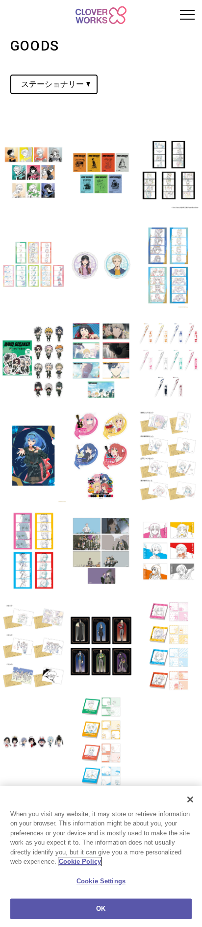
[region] (101, 856)
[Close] (190, 799)
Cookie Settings (101, 881)
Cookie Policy (80, 861)
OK (100, 908)
